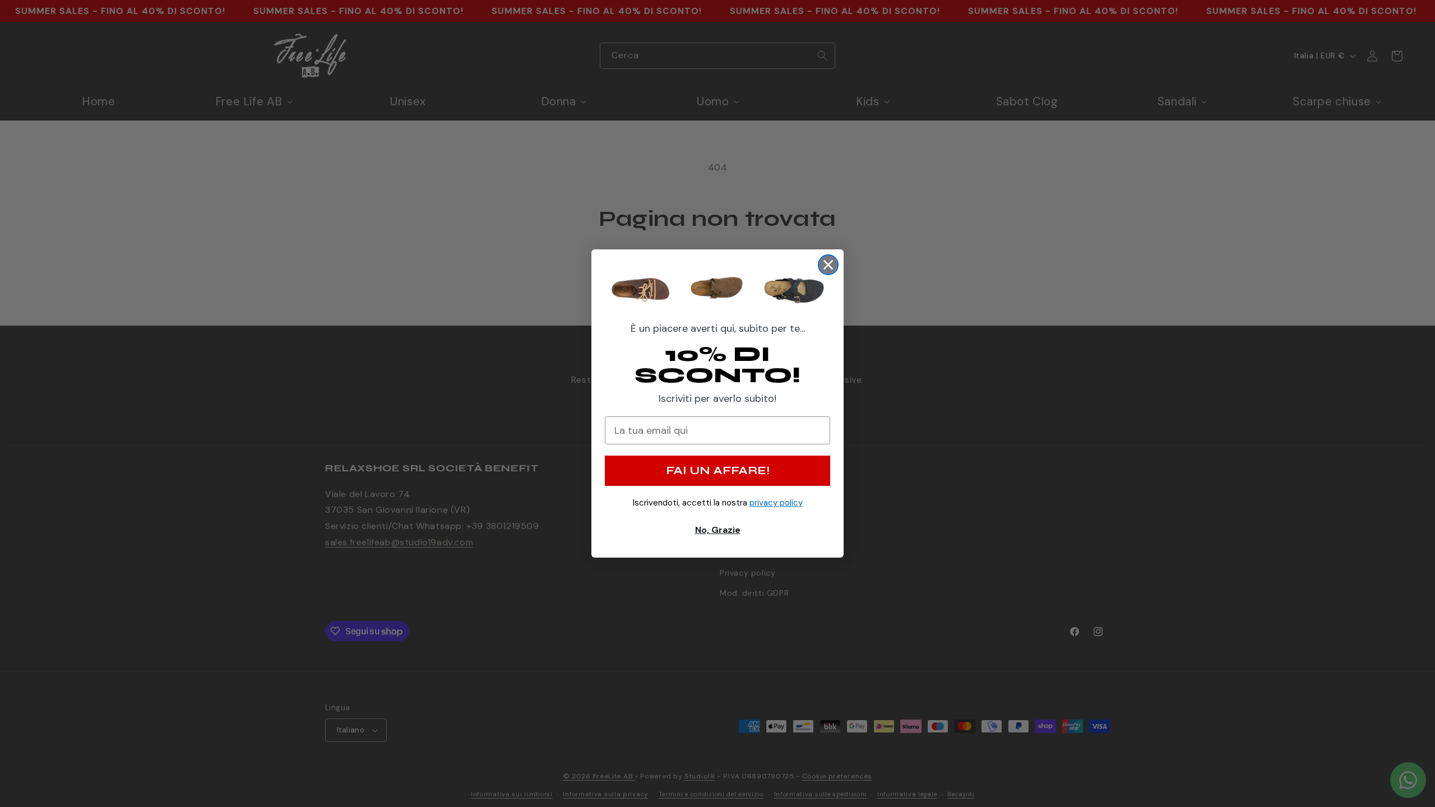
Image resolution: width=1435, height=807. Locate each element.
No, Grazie (717, 530)
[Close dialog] (828, 265)
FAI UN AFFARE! (718, 470)
